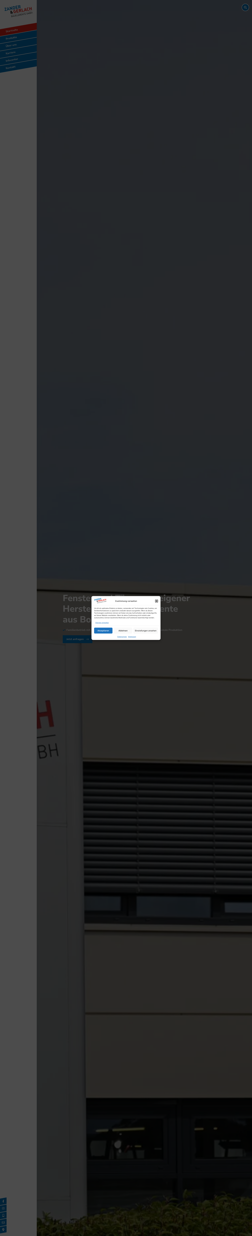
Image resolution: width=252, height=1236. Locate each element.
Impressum (132, 637)
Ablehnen (123, 630)
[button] (156, 601)
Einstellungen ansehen (145, 630)
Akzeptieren (103, 630)
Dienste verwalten (102, 623)
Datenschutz (122, 637)
